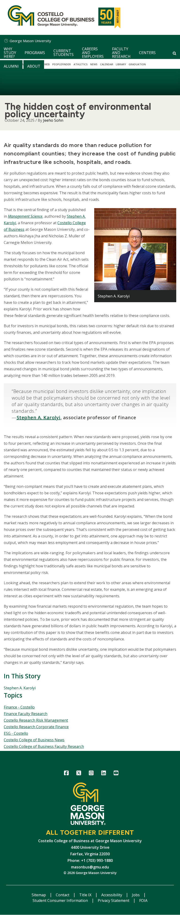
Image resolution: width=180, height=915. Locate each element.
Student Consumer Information (61, 900)
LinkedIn (104, 774)
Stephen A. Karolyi (20, 688)
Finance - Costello (19, 707)
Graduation (137, 64)
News (94, 64)
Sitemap (39, 894)
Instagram (91, 774)
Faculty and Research (121, 52)
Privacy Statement (114, 900)
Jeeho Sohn (53, 120)
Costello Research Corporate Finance (36, 726)
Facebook (66, 774)
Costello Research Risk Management (36, 720)
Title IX (85, 894)
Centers (147, 52)
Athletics (81, 64)
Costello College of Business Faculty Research (44, 746)
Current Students (63, 52)
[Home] (63, 17)
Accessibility (112, 894)
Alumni (11, 66)
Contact (63, 894)
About (33, 66)
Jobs (136, 894)
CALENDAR (106, 64)
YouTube (116, 774)
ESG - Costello (16, 733)
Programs (35, 52)
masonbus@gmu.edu (90, 867)
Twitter (79, 774)
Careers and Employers (93, 52)
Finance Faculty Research (25, 713)
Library (121, 64)
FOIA (143, 900)
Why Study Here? (10, 52)
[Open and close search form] (174, 53)
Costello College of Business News (34, 739)
